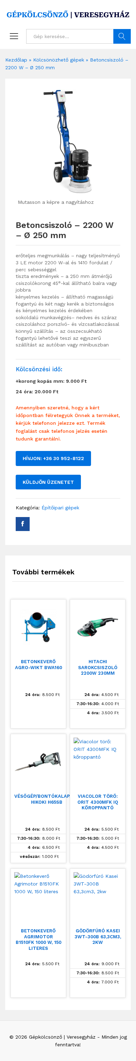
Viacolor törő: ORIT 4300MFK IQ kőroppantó (97, 802)
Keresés (122, 36)
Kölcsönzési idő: (39, 369)
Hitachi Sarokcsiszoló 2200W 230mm (98, 667)
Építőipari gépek (60, 507)
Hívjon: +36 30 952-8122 (53, 458)
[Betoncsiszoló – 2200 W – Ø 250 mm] (23, 524)
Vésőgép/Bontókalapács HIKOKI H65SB (46, 799)
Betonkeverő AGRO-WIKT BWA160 (38, 664)
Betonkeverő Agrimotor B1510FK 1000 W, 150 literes (38, 939)
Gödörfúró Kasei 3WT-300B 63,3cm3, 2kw (98, 936)
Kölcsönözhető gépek (58, 60)
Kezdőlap (16, 60)
